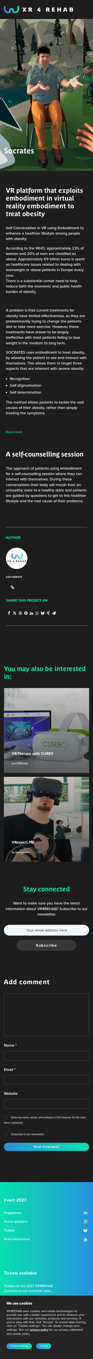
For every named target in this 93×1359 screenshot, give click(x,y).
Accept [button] (43, 1346)
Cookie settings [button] (19, 1346)
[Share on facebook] (8, 613)
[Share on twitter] (14, 613)
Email (10, 1069)
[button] (85, 1213)
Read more (14, 432)
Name (10, 1045)
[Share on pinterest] (25, 613)
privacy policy (39, 1330)
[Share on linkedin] (31, 613)
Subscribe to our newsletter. (27, 1134)
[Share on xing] (48, 613)
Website (11, 1093)
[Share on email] (53, 613)
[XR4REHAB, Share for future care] (38, 9)
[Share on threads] (20, 613)
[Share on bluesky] (42, 613)
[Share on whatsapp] (37, 613)
